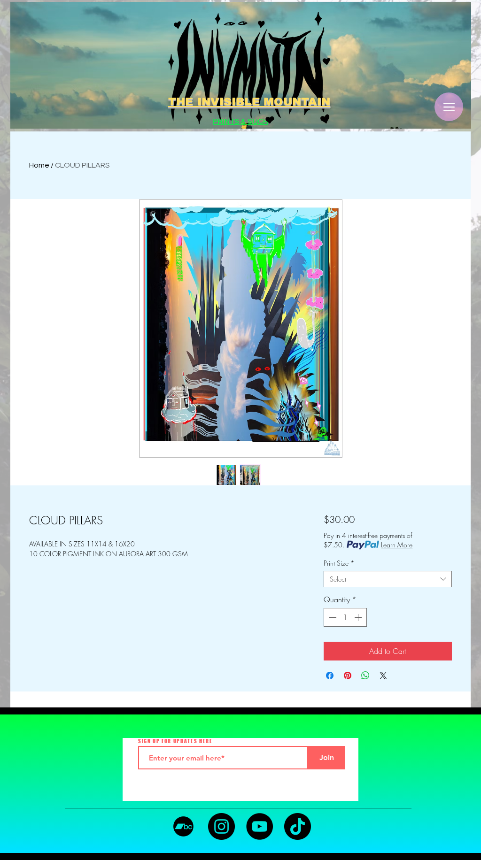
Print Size (339, 563)
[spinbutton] (345, 617)
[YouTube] (259, 826)
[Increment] (358, 617)
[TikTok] (297, 826)
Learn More (396, 544)
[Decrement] (331, 617)
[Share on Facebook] (329, 675)
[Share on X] (383, 675)
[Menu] (448, 106)
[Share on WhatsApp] (365, 675)
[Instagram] (221, 826)
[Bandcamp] (183, 826)
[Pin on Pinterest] (347, 675)
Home (39, 165)
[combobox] (388, 579)
